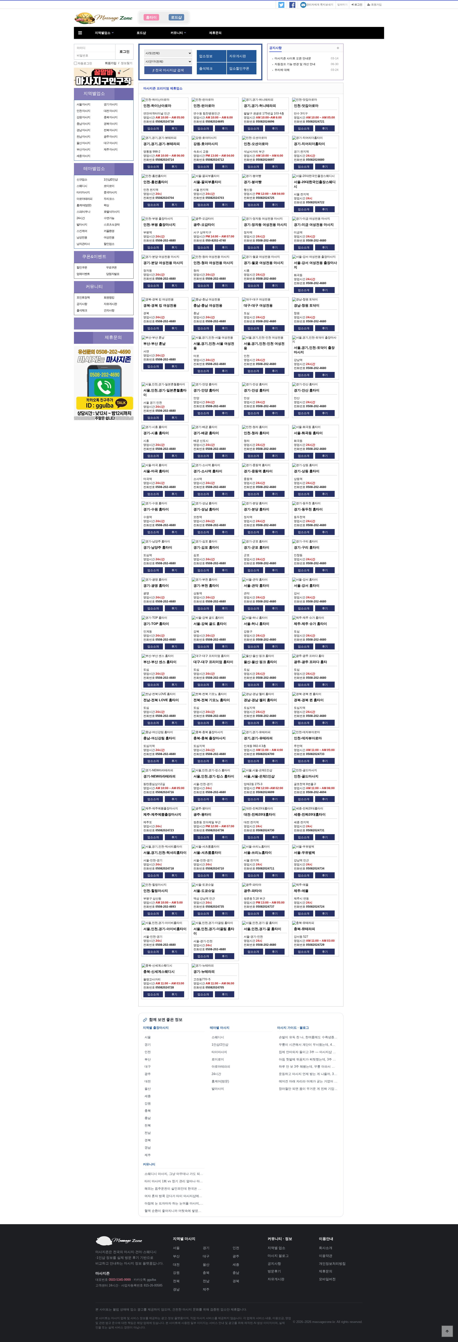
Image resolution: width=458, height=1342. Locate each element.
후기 (174, 128)
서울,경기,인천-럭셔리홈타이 (165, 852)
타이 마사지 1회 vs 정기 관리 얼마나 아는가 (175, 1181)
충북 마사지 (110, 117)
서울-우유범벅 (304, 852)
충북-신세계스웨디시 (159, 971)
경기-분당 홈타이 (256, 509)
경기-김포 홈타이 (206, 547)
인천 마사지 (83, 111)
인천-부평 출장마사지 (159, 224)
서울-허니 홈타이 (256, 624)
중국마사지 (110, 192)
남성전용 (82, 237)
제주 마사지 (110, 149)
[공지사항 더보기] (338, 48)
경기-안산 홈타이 (306, 390)
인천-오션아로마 (256, 144)
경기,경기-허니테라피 (260, 106)
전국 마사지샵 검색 (169, 70)
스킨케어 (82, 231)
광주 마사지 (110, 136)
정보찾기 (126, 63)
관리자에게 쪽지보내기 (319, 4)
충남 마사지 (83, 123)
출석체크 (82, 310)
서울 (148, 1037)
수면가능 (109, 218)
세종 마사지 (83, 156)
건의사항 (109, 310)
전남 (148, 1133)
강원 (148, 1103)
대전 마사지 (110, 111)
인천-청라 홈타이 (256, 433)
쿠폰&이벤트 (94, 256)
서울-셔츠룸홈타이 (207, 852)
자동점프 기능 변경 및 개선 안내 (295, 64)
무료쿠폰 (111, 267)
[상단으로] (447, 1331)
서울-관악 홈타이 (256, 585)
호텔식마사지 (112, 211)
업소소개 (153, 128)
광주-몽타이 (202, 814)
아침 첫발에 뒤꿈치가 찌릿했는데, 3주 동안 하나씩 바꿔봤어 (309, 1059)
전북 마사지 (110, 130)
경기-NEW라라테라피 (159, 776)
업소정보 (206, 56)
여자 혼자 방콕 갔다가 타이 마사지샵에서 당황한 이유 (175, 1196)
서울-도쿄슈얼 (204, 891)
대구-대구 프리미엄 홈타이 (213, 662)
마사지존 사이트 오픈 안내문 (293, 58)
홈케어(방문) (84, 205)
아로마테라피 (84, 199)
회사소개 (325, 1248)
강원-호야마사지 (205, 144)
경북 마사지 (110, 123)
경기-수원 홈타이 (156, 509)
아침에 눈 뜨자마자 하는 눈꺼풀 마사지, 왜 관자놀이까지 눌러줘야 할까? (175, 1203)
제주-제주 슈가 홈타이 (310, 624)
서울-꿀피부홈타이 (207, 182)
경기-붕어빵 (253, 182)
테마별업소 (94, 168)
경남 (148, 1147)
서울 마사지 (83, 104)
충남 (148, 1118)
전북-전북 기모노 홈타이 (211, 700)
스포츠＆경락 (112, 224)
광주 (148, 1074)
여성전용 (109, 237)
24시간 (81, 218)
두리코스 (109, 199)
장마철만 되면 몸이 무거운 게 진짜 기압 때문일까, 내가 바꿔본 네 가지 (309, 1088)
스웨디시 (82, 186)
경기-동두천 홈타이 (308, 509)
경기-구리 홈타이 (306, 547)
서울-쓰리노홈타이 (258, 852)
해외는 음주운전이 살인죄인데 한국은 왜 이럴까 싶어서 (175, 1188)
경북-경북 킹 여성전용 (160, 305)
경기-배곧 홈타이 (206, 433)
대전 (148, 1081)
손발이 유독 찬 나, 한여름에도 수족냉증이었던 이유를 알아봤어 (309, 1037)
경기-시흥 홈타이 (156, 433)
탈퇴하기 (342, 4)
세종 (148, 1096)
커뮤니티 (177, 33)
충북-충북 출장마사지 (209, 738)
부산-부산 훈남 (154, 343)
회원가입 (376, 4)
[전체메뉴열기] (80, 33)
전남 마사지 (83, 136)
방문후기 (274, 1271)
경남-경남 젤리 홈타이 (260, 700)
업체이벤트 (83, 274)
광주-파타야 (253, 891)
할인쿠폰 (82, 267)
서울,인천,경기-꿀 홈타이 (262, 929)
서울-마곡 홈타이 (156, 471)
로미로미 (109, 186)
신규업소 (82, 179)
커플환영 (109, 231)
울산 (148, 1088)
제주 (148, 1155)
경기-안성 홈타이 (256, 390)
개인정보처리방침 (332, 1263)
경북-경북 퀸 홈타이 (309, 700)
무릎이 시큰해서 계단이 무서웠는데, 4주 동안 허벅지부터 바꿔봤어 (309, 1044)
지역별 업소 (276, 1248)
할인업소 (109, 244)
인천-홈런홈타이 (155, 182)
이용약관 (325, 1256)
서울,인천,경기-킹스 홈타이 (213, 776)
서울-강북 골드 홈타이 (210, 624)
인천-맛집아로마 (306, 106)
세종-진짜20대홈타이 (310, 814)
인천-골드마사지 (306, 776)
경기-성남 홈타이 (206, 509)
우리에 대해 (282, 70)
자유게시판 (110, 304)
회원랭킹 (109, 297)
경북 (148, 1140)
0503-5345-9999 (120, 1279)
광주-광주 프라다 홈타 (310, 662)
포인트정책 (83, 297)
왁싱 (106, 205)
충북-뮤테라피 (304, 929)
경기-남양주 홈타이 (157, 547)
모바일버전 (327, 1279)
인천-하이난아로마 (157, 106)
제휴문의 (215, 33)
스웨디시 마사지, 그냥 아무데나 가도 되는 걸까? (175, 1174)
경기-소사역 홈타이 (207, 471)
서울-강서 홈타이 (306, 585)
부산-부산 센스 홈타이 (160, 662)
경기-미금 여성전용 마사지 (314, 224)
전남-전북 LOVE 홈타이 (161, 700)
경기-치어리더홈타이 (309, 144)
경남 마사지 (83, 130)
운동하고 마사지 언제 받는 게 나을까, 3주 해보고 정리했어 (309, 1074)
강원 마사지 (83, 117)
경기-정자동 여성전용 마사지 (265, 224)
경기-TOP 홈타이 (156, 624)
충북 (148, 1110)
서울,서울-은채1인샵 (259, 776)
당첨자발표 (112, 274)
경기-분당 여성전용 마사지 (163, 263)
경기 (148, 1044)
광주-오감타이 (204, 224)
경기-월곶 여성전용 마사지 (264, 263)
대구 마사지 (110, 143)
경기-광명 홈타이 (156, 585)
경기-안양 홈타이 (206, 390)
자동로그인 (85, 63)
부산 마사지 (83, 149)
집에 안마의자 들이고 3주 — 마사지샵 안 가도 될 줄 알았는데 (309, 1052)
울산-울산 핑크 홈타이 (260, 662)
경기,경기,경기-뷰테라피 (161, 144)
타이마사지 (83, 192)
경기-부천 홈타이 (206, 585)
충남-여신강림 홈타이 (159, 738)
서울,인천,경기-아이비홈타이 (165, 929)
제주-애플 (301, 891)
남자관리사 (83, 244)
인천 (148, 1052)
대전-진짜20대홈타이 (260, 814)
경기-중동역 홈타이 (258, 471)
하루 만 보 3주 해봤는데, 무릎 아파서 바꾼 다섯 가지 (309, 1066)
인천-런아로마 (204, 106)
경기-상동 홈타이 (306, 471)
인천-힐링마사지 (155, 891)
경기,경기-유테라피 (258, 738)
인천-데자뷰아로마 (308, 738)
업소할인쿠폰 (239, 68)
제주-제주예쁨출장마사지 (162, 814)
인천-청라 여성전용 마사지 (213, 263)
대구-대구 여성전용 (258, 305)
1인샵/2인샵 (111, 179)
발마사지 (82, 224)
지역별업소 (102, 33)
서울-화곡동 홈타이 (308, 433)
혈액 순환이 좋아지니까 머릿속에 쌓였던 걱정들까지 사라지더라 (175, 1211)
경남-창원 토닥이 (306, 305)
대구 (148, 1066)
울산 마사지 (83, 143)
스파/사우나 (83, 211)
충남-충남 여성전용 (207, 305)
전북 (148, 1125)
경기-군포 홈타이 (256, 547)
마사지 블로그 (278, 1256)
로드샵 (141, 33)
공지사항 (82, 304)
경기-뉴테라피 (204, 971)
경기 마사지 (110, 104)
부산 (148, 1059)
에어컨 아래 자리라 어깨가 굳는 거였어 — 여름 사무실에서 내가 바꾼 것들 (309, 1081)
